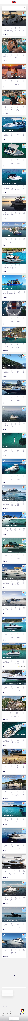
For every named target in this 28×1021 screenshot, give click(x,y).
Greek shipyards (7, 446)
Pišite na (3, 1015)
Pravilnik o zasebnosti (6, 1013)
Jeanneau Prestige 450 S (9, 578)
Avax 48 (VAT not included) (10, 920)
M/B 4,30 (5, 762)
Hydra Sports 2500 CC (9, 631)
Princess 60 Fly (7, 868)
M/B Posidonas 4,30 (8, 815)
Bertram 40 (6, 262)
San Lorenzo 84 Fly (8, 947)
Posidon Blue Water (8, 130)
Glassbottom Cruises (8, 499)
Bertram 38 (6, 209)
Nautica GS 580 (7, 789)
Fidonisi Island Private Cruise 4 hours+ (13, 51)
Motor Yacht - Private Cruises (11, 394)
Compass (5, 156)
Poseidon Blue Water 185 (9, 315)
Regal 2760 (6, 894)
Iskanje (5, 8)
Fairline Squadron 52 (8, 473)
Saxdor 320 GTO (7, 552)
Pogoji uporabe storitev (7, 1011)
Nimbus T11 (6, 604)
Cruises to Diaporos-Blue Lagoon (12, 683)
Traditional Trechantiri (9, 341)
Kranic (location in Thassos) (10, 183)
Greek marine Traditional (9, 288)
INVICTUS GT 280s (8, 841)
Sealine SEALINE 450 (8, 25)
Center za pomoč (5, 1010)
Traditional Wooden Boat (9, 235)
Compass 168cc (7, 657)
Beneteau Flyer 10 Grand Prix (10, 525)
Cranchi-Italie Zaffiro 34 (10, 420)
